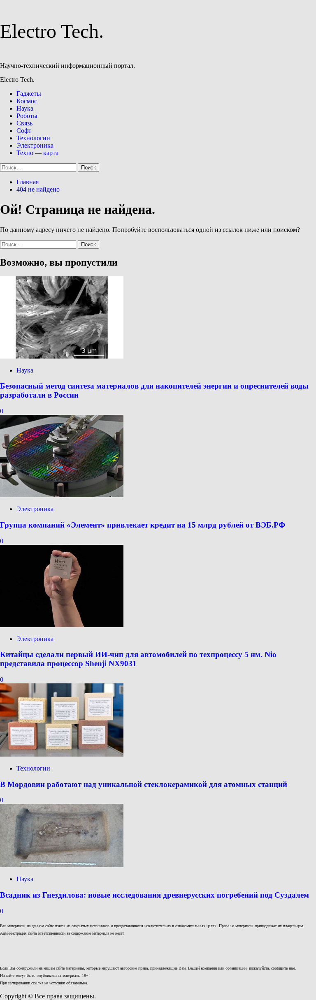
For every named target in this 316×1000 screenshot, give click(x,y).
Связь (24, 123)
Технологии (33, 137)
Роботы (26, 115)
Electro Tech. (52, 31)
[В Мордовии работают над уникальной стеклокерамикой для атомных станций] (61, 754)
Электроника (34, 145)
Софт (23, 130)
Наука (24, 108)
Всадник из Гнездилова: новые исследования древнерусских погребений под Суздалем (154, 895)
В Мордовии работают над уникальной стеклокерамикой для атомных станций (143, 784)
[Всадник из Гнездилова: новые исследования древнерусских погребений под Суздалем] (61, 864)
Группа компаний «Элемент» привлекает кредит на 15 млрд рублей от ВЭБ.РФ (142, 525)
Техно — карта (37, 152)
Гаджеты (28, 93)
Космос (26, 100)
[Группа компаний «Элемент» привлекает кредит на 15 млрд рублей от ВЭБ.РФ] (61, 494)
